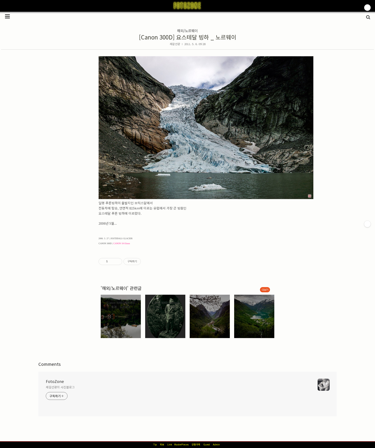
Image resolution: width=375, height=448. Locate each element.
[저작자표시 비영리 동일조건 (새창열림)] (147, 261)
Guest (206, 444)
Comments (49, 364)
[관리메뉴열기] (367, 7)
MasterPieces (181, 444)
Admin (216, 444)
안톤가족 (196, 444)
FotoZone (55, 381)
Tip (155, 444)
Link (169, 444)
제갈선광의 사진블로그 (60, 387)
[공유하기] (112, 261)
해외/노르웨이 (187, 30)
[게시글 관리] (117, 261)
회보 (162, 444)
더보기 (265, 289)
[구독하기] (367, 224)
